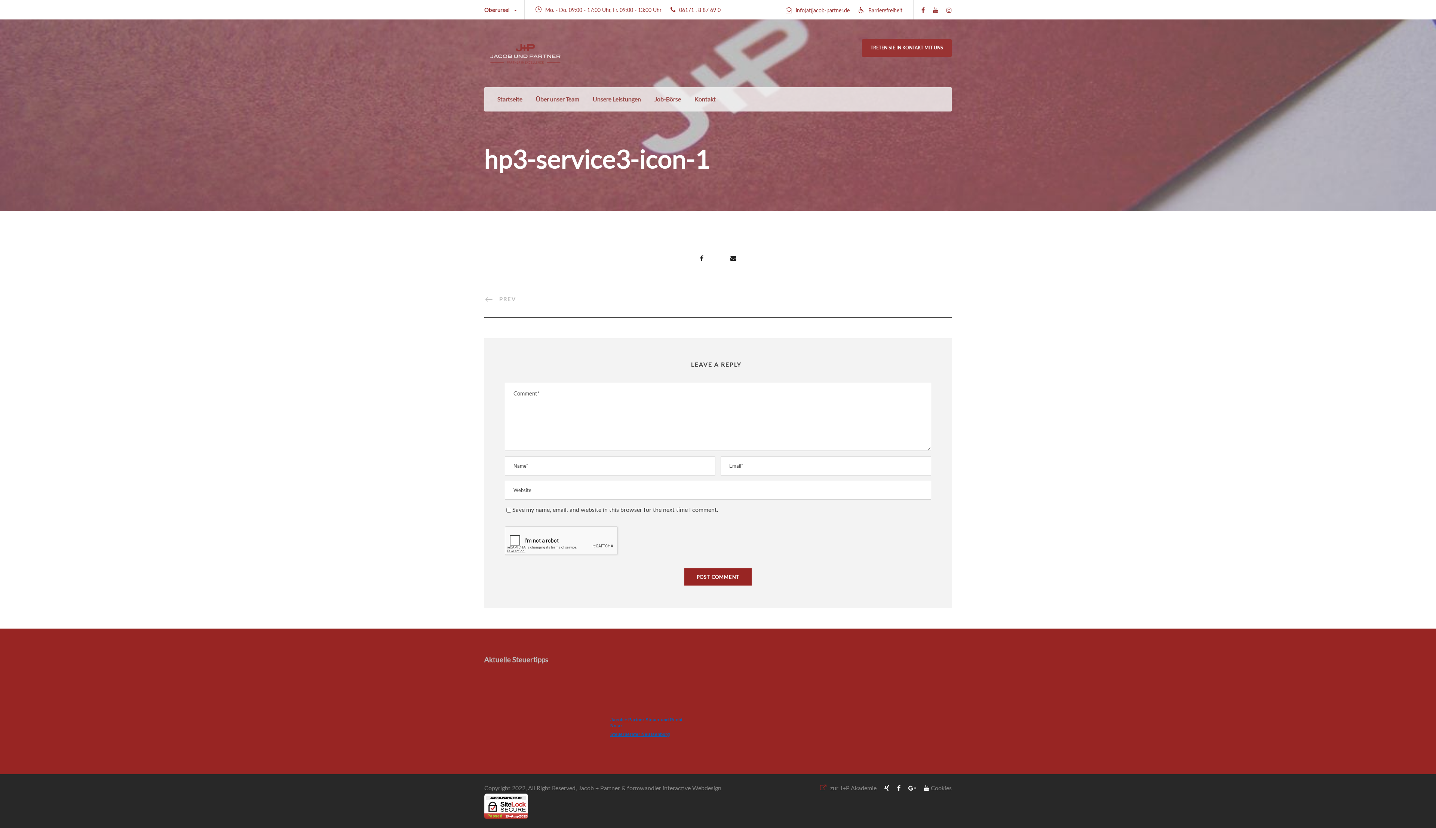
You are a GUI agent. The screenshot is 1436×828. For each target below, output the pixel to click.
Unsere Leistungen (617, 99)
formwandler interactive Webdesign (674, 788)
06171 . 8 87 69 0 (700, 10)
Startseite (509, 99)
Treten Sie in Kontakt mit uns (907, 48)
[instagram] (949, 10)
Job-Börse (667, 99)
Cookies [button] (941, 788)
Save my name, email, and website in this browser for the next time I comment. (615, 510)
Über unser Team (557, 99)
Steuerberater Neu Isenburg (640, 734)
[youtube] (935, 10)
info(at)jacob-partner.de (823, 10)
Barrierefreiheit (885, 10)
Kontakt (705, 99)
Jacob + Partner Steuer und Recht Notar (646, 722)
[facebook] (923, 10)
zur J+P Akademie (853, 788)
